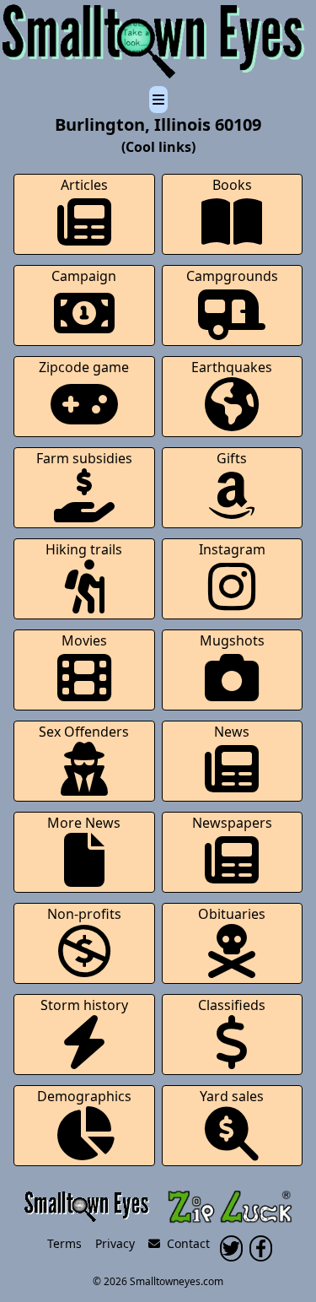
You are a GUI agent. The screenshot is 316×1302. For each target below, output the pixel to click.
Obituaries (231, 914)
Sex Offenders (84, 731)
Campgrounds (232, 276)
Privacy (115, 1243)
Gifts (232, 458)
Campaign (83, 276)
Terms (64, 1243)
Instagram (232, 549)
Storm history (84, 1005)
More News (84, 822)
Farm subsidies (84, 458)
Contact (185, 1243)
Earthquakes (231, 367)
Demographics (84, 1096)
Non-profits (84, 914)
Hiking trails (84, 549)
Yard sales (232, 1096)
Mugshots (232, 640)
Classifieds (231, 1005)
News (231, 731)
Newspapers (232, 822)
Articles (84, 185)
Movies (84, 640)
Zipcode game (84, 367)
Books (232, 185)
